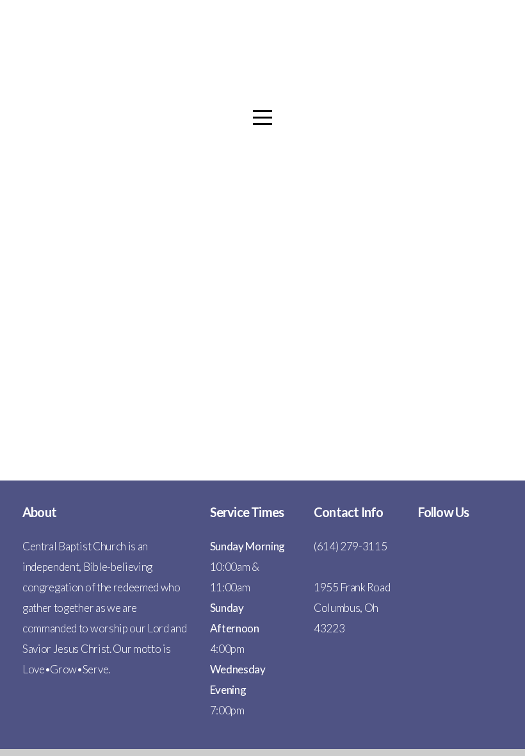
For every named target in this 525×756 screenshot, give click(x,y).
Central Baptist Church (262, 78)
